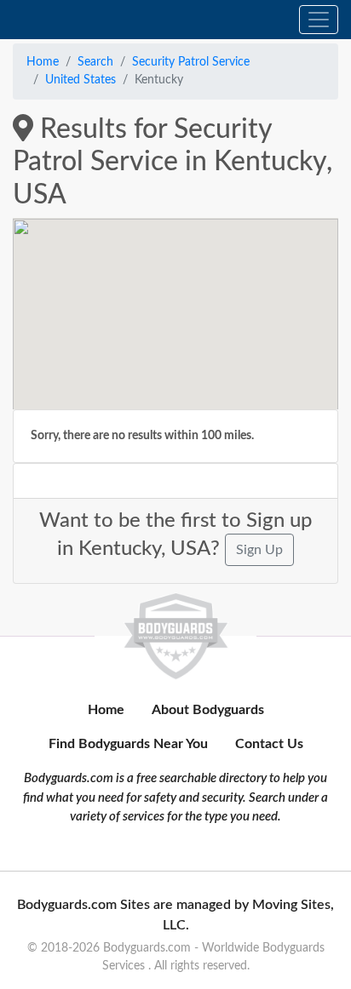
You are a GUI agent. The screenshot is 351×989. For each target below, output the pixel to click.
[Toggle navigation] (318, 19)
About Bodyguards (208, 710)
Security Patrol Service (191, 62)
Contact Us (269, 744)
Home (42, 62)
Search (95, 62)
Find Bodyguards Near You (128, 744)
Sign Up (259, 550)
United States (80, 80)
